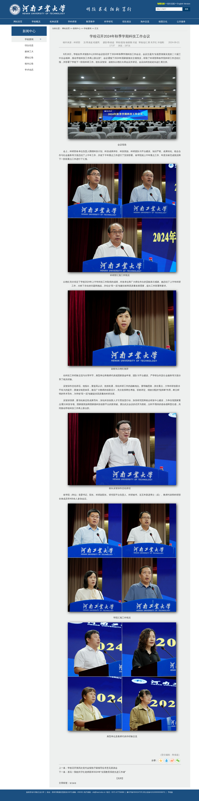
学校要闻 (29, 39)
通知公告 (29, 57)
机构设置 (54, 21)
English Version (183, 4)
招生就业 (126, 21)
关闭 (120, 778)
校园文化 (163, 21)
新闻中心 (77, 28)
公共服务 (181, 21)
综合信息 (29, 45)
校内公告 (29, 63)
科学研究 (108, 21)
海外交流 (145, 21)
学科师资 (72, 21)
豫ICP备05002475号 (135, 792)
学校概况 (36, 21)
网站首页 (18, 21)
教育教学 (90, 21)
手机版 (170, 792)
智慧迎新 (161, 4)
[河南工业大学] (41, 17)
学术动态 (29, 70)
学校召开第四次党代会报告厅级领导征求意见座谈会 (92, 768)
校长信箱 (171, 4)
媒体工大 (29, 51)
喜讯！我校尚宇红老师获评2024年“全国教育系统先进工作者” (97, 772)
